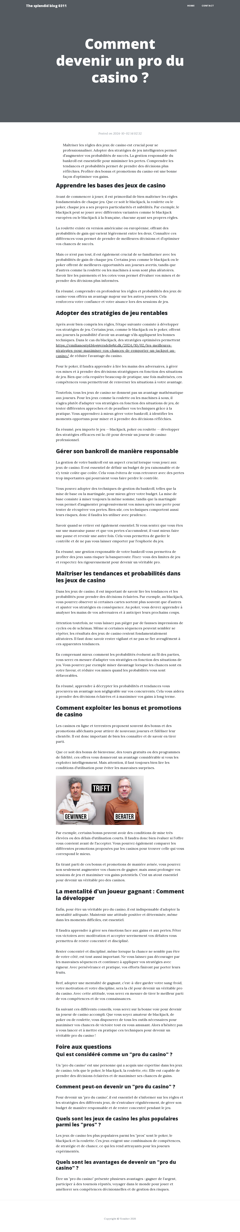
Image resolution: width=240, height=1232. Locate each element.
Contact (208, 5)
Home (191, 5)
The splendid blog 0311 (46, 5)
